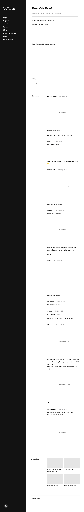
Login (5, 18)
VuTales (9, 8)
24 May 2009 (45, 13)
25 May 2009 (60, 211)
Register (6, 21)
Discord (5, 30)
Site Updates (57, 13)
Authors (5, 24)
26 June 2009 (62, 409)
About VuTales (8, 39)
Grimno (36, 13)
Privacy (5, 36)
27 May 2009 (58, 311)
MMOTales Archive (9, 33)
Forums (5, 27)
